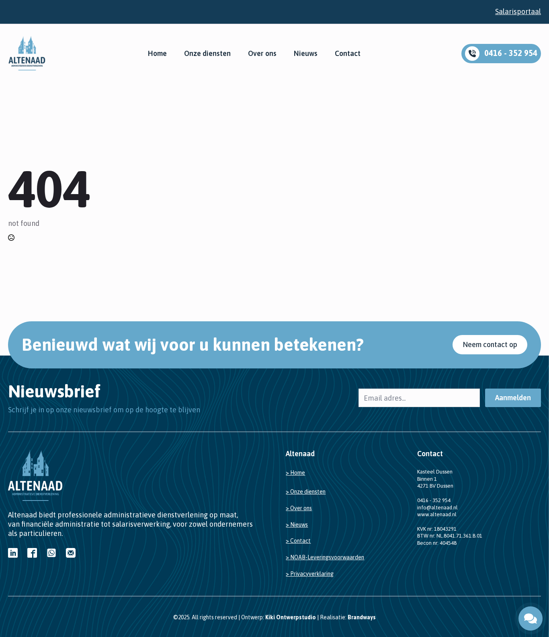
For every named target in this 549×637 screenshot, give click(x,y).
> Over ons (299, 508)
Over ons (262, 53)
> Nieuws (297, 524)
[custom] (13, 553)
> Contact (298, 541)
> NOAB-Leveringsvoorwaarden (325, 557)
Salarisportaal (518, 11)
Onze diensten (207, 53)
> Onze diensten (306, 491)
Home (157, 53)
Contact (348, 53)
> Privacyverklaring (310, 574)
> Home (295, 472)
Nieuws (306, 53)
